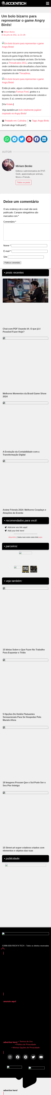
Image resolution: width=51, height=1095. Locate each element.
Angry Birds (43, 121)
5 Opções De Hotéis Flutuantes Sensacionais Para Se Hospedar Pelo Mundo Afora (22, 717)
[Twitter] (33, 1057)
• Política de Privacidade (25, 1044)
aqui (40, 537)
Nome (7, 245)
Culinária (22, 121)
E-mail (7, 251)
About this (12, 537)
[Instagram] (10, 1057)
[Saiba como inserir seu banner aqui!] (17, 569)
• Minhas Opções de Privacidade (26, 1047)
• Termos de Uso (25, 1041)
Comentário (9, 222)
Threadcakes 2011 (18, 63)
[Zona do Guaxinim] (33, 569)
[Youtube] (41, 1057)
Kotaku (9, 104)
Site (5, 257)
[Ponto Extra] (25, 569)
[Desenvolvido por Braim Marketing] (37, 1068)
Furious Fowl (22, 92)
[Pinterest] (25, 1057)
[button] (7, 139)
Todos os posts (23, 182)
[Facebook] (18, 1057)
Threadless (24, 73)
